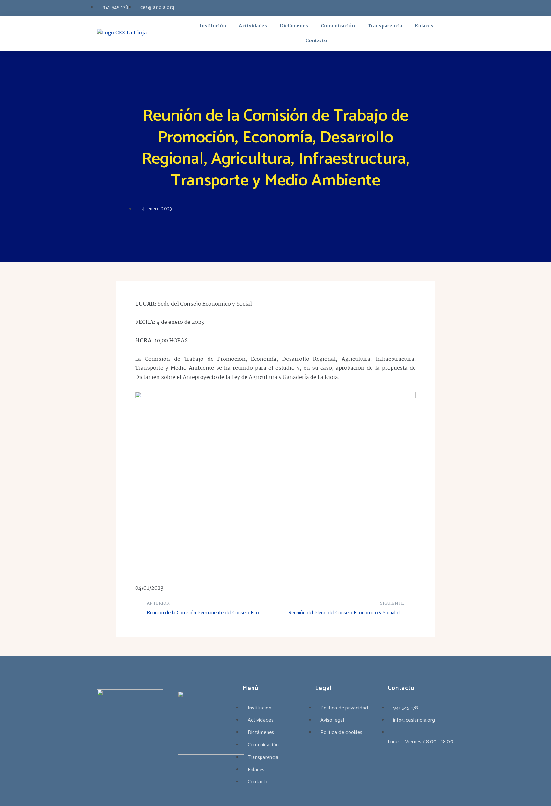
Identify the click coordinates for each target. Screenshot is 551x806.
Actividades (253, 26)
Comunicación (338, 26)
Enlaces (424, 26)
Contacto (316, 41)
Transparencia (385, 26)
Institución (213, 26)
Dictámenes (294, 26)
